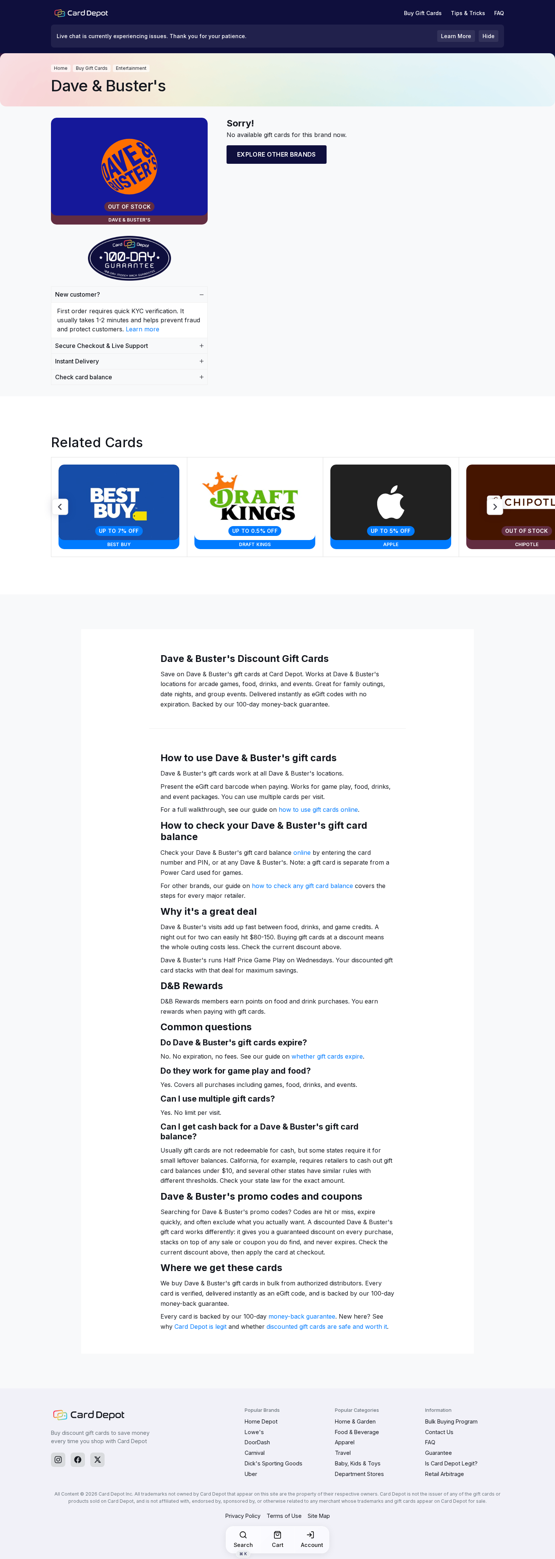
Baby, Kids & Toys (358, 1463)
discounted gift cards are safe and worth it (327, 1326)
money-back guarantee (301, 1316)
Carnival (255, 1453)
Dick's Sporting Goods (273, 1463)
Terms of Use (284, 1516)
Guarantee (438, 1453)
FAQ (499, 13)
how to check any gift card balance (302, 886)
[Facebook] (78, 1460)
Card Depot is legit (200, 1326)
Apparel (345, 1442)
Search (243, 1547)
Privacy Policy (243, 1516)
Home (61, 68)
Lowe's (254, 1432)
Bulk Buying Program (451, 1421)
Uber (251, 1474)
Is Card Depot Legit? (451, 1463)
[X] (97, 1460)
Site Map (319, 1516)
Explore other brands (276, 154)
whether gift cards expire (327, 1056)
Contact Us (439, 1432)
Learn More (456, 36)
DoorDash (257, 1442)
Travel (343, 1453)
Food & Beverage (357, 1432)
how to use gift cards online (318, 809)
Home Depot (261, 1421)
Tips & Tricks (468, 13)
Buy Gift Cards (423, 13)
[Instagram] (58, 1460)
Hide (489, 36)
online (302, 852)
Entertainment (131, 68)
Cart (278, 1545)
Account (312, 1545)
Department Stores (359, 1474)
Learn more (142, 329)
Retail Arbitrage (444, 1474)
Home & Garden (355, 1421)
